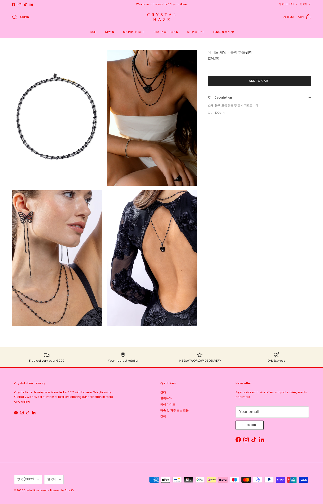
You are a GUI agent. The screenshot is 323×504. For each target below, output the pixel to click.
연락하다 (166, 398)
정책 (163, 416)
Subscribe (250, 425)
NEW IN (109, 32)
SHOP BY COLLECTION (166, 32)
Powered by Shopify (62, 490)
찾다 (163, 392)
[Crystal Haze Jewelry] (161, 17)
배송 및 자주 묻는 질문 (174, 410)
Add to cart (259, 81)
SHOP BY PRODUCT (133, 32)
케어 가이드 (167, 404)
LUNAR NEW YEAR (223, 32)
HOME (92, 32)
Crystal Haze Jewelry (36, 490)
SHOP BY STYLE (195, 32)
